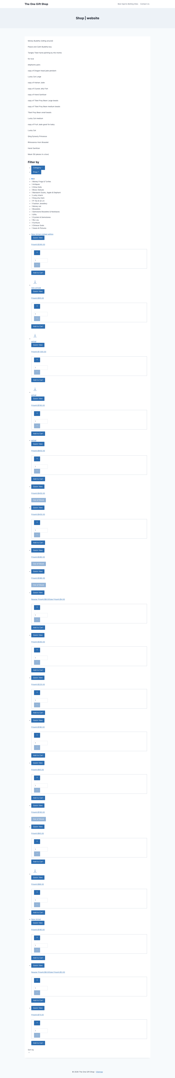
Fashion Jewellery (40, 204)
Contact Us (144, 4)
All (34, 179)
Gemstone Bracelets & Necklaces (46, 212)
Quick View (38, 238)
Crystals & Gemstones (42, 217)
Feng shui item (38, 198)
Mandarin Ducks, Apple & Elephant (47, 193)
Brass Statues (38, 190)
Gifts (35, 215)
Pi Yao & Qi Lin (38, 201)
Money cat (37, 206)
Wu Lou (36, 220)
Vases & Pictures (39, 228)
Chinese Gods (38, 225)
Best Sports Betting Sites (128, 4)
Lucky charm (38, 195)
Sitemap (99, 1072)
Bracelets (36, 209)
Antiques (36, 184)
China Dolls (37, 187)
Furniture (36, 223)
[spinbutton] (41, 260)
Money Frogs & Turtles (42, 182)
